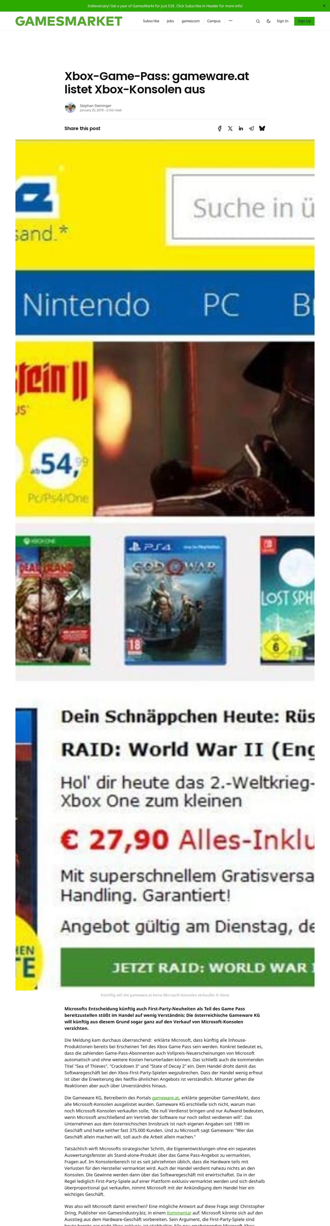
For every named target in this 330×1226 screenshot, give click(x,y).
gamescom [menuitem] (191, 21)
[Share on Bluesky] (262, 128)
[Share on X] (230, 128)
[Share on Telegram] (251, 128)
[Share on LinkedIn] (240, 128)
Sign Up (304, 21)
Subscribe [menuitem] (151, 21)
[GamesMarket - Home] (73, 21)
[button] (230, 21)
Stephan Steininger (95, 105)
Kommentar (179, 1213)
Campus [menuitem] (214, 21)
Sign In (282, 21)
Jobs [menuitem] (170, 21)
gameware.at (165, 1098)
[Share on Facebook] (219, 128)
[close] (324, 6)
